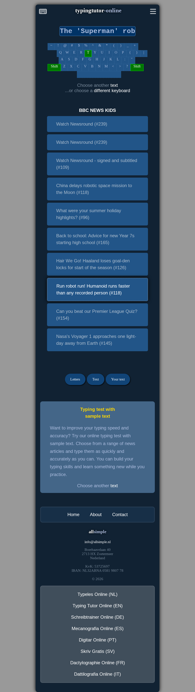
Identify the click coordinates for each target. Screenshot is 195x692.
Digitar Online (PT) (97, 639)
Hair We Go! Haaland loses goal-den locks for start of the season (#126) (93, 264)
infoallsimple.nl (98, 542)
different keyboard (112, 90)
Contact (120, 514)
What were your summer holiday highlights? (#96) (88, 214)
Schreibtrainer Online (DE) (97, 617)
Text (95, 379)
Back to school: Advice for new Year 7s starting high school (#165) (95, 239)
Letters (75, 379)
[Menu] (153, 12)
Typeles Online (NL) (97, 594)
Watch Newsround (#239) (81, 124)
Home (73, 514)
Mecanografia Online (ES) (98, 628)
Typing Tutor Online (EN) (98, 605)
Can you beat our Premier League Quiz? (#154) (96, 315)
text (114, 85)
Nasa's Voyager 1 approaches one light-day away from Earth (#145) (96, 340)
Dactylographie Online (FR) (97, 662)
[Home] (43, 12)
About (96, 514)
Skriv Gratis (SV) (98, 651)
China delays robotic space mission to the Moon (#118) (94, 189)
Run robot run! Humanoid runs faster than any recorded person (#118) (93, 289)
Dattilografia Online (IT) (97, 674)
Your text (118, 379)
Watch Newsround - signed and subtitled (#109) (96, 164)
